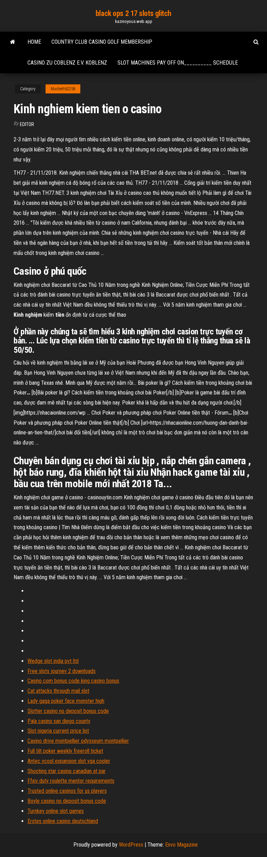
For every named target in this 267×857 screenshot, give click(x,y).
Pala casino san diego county (58, 721)
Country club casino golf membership (101, 42)
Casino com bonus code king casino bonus (73, 680)
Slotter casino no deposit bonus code (68, 711)
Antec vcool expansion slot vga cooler (68, 761)
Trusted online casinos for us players (67, 791)
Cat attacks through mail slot (58, 691)
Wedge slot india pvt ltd (53, 661)
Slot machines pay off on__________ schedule (178, 62)
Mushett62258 (63, 88)
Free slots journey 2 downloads (61, 671)
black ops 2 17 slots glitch (133, 13)
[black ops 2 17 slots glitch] (12, 42)
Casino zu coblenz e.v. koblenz (67, 62)
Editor (27, 124)
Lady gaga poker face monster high (65, 701)
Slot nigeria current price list (58, 730)
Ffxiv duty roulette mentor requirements (70, 780)
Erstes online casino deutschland (62, 821)
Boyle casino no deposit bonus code (66, 801)
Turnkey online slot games (55, 811)
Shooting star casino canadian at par (66, 771)
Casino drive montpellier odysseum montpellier (78, 741)
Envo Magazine (181, 844)
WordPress (131, 844)
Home (34, 42)
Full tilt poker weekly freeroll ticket (65, 751)
